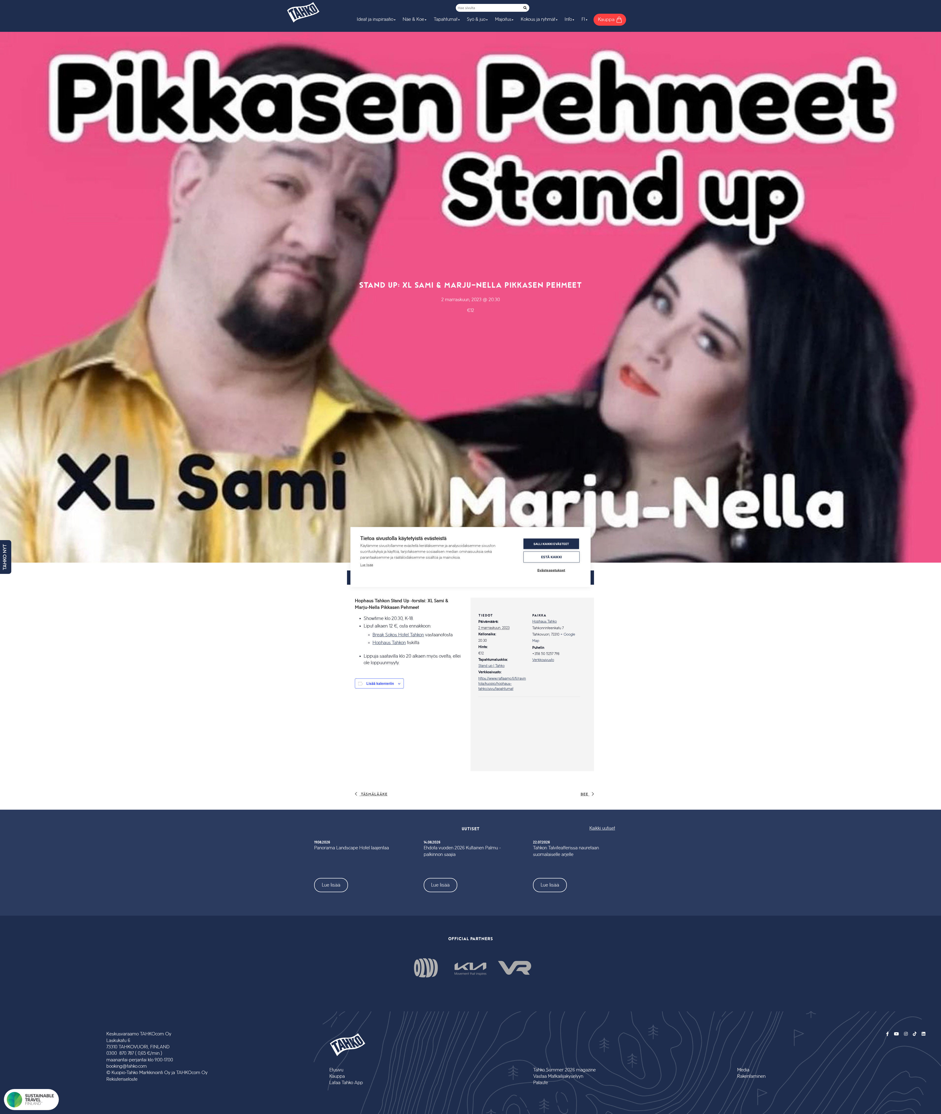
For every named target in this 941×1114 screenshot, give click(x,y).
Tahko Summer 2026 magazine (564, 1070)
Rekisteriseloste (121, 1079)
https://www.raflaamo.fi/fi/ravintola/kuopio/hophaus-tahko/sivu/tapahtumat (502, 684)
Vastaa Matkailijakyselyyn (558, 1076)
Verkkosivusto (543, 660)
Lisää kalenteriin (380, 683)
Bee (585, 794)
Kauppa (337, 1076)
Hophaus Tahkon (389, 642)
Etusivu (336, 1070)
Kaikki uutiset (602, 828)
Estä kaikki (551, 557)
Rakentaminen (751, 1076)
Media (743, 1070)
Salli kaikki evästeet (551, 543)
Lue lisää (331, 885)
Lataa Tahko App (346, 1083)
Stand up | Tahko (491, 666)
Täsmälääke (373, 794)
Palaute (540, 1083)
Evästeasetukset (551, 570)
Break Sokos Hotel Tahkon (398, 635)
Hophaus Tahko (544, 621)
